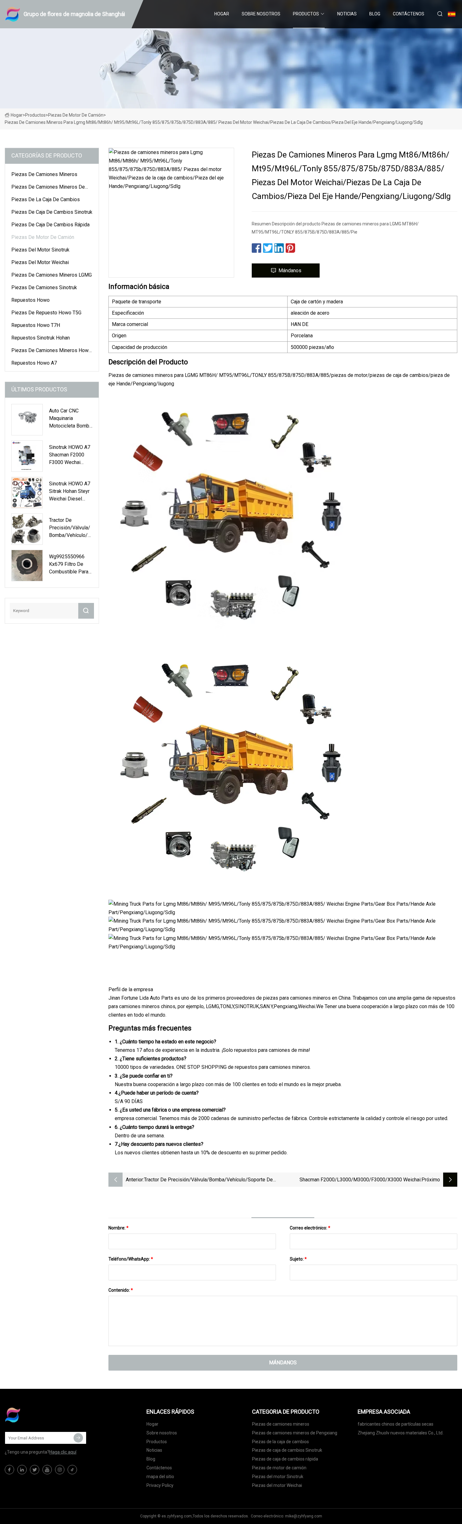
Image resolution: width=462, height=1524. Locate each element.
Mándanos (289, 270)
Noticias (347, 13)
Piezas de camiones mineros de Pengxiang (48, 188)
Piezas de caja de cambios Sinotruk (51, 212)
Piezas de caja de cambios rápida (50, 225)
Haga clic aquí (62, 1452)
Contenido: (120, 1290)
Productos (306, 13)
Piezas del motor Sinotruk (40, 250)
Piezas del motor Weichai (40, 262)
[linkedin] (22, 1469)
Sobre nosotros (261, 13)
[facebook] (9, 1469)
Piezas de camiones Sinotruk (44, 287)
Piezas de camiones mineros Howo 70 (51, 351)
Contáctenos (408, 13)
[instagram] (59, 1469)
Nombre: (118, 1227)
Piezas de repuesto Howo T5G (46, 313)
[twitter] (34, 1469)
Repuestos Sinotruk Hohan (40, 338)
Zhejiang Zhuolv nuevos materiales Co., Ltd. (400, 1432)
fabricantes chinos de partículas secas (395, 1424)
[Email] (78, 1438)
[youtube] (47, 1469)
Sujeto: (298, 1259)
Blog (374, 13)
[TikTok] (72, 1469)
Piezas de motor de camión (75, 115)
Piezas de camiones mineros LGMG (51, 275)
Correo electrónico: (310, 1227)
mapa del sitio (160, 1476)
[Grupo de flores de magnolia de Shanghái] (36, 1415)
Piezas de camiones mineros (44, 174)
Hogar (221, 13)
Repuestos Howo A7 (34, 363)
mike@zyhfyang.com (303, 1516)
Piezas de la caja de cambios (45, 199)
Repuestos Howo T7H (35, 325)
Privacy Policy (159, 1485)
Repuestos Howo (30, 300)
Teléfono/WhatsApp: (130, 1259)
